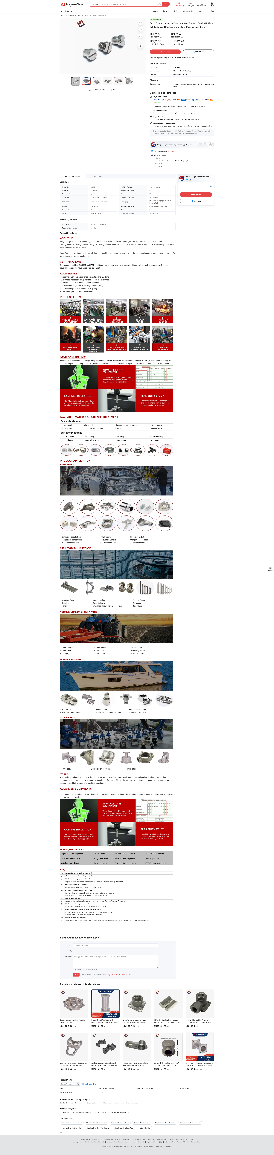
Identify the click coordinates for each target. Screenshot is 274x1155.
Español (93, 1142)
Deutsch (133, 1142)
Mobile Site (183, 1139)
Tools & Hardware (71, 15)
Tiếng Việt (186, 1142)
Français (109, 1142)
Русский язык (118, 1142)
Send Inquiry (165, 52)
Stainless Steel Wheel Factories (96, 1123)
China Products (95, 1139)
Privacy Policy (169, 1146)
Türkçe (179, 1142)
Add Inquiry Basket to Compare (103, 89)
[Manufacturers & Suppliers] (71, 4)
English (87, 1142)
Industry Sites (151, 1139)
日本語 (160, 1142)
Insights (191, 1139)
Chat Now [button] (200, 52)
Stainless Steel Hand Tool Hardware (98, 1128)
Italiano (126, 1142)
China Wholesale (128, 1139)
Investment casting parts (145, 1088)
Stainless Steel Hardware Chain (72, 1128)
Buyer (165, 11)
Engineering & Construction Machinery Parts (76, 1113)
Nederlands (141, 1142)
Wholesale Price (140, 1139)
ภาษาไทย (172, 1142)
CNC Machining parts (183, 1088)
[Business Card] (211, 185)
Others (100, 1092)
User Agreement (149, 1146)
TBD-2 (62, 1088)
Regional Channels (162, 1139)
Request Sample (188, 57)
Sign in (212, 6)
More (62, 1132)
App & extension (188, 11)
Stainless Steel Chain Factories (72, 1123)
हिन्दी (166, 1142)
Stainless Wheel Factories (141, 1123)
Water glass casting (66, 1092)
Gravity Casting (100, 1113)
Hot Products (84, 1139)
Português (101, 1142)
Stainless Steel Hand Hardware (165, 1123)
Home (61, 15)
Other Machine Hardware (99, 15)
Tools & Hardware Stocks (118, 1113)
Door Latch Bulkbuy (144, 1128)
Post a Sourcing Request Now (119, 975)
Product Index (174, 1139)
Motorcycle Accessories (106, 1088)
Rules (212, 11)
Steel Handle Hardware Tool (124, 1128)
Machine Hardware (83, 15)
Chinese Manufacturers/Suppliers (111, 1139)
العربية (148, 1142)
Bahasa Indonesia (196, 1142)
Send (76, 975)
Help (175, 11)
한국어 (154, 1142)
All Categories (67, 11)
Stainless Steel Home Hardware (190, 1123)
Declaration (159, 1146)
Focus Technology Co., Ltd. (123, 1146)
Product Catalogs (90, 1084)
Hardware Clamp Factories (120, 1123)
